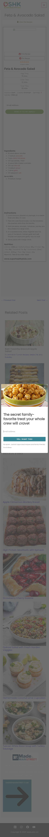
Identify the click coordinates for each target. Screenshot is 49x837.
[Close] (44, 387)
